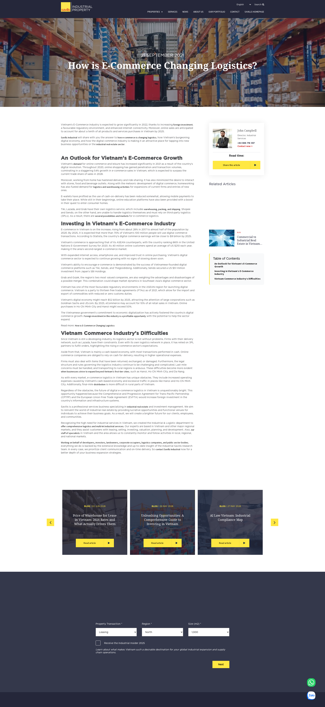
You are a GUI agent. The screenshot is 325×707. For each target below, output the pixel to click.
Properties (153, 11)
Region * (147, 623)
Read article (90, 542)
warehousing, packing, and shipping (162, 209)
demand (77, 163)
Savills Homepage (254, 11)
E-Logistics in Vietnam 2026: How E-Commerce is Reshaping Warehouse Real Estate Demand (163, 521)
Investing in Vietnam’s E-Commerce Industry (234, 272)
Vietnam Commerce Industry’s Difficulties (237, 278)
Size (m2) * (194, 623)
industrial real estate (137, 406)
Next (221, 664)
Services (172, 11)
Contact (235, 11)
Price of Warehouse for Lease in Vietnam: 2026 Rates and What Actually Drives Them (230, 519)
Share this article (231, 165)
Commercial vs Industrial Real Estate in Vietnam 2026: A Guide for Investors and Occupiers (248, 240)
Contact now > (245, 146)
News (185, 11)
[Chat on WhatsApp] (311, 682)
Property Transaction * (109, 623)
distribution (99, 384)
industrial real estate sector (110, 144)
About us (198, 11)
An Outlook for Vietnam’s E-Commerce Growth (235, 265)
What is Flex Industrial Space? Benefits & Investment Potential (95, 519)
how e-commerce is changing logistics (137, 137)
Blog (239, 232)
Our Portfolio (217, 11)
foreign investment (183, 124)
